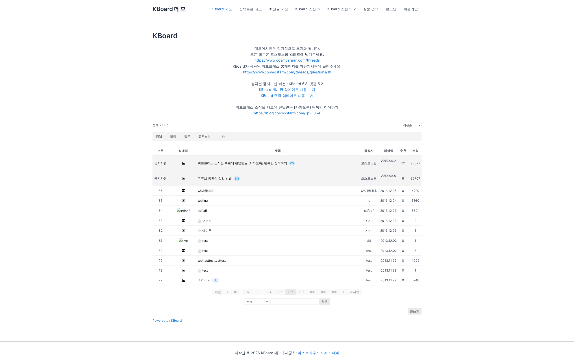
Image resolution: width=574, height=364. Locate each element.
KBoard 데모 (169, 8)
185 (280, 292)
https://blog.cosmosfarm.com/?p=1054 (287, 113)
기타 (222, 136)
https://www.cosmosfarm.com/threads (287, 60)
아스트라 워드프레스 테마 (318, 353)
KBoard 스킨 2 (339, 9)
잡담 (173, 136)
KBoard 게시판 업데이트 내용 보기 (287, 89)
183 (258, 292)
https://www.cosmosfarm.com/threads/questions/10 (287, 72)
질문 (187, 136)
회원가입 (411, 9)
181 (236, 292)
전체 (159, 136)
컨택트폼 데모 (250, 9)
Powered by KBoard (167, 320)
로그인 (391, 9)
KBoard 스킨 (305, 9)
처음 (218, 292)
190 (334, 292)
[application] (318, 9)
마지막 (354, 292)
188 (312, 292)
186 (291, 292)
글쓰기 (414, 311)
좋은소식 (204, 136)
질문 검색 (370, 9)
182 (247, 292)
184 (269, 292)
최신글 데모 (278, 9)
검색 (324, 301)
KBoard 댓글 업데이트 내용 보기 (287, 95)
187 (301, 292)
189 (323, 292)
